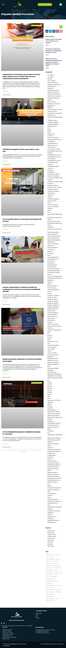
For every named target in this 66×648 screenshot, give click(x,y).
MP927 (49, 394)
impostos (56, 574)
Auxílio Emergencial (53, 98)
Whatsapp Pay (51, 522)
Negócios (50, 402)
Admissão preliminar (53, 90)
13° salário (50, 75)
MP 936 (49, 388)
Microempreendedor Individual (52, 581)
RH (48, 484)
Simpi (49, 497)
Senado (49, 495)
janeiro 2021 (50, 532)
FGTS (49, 284)
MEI (48, 366)
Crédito (49, 197)
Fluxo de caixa (51, 287)
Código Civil (50, 133)
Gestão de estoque (52, 301)
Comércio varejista (52, 137)
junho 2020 (50, 540)
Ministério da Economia (53, 374)
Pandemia (50, 421)
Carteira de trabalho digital (54, 117)
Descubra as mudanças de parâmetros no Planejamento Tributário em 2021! (53, 50)
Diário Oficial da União (53, 236)
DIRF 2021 (50, 245)
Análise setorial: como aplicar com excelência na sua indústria (54, 41)
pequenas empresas (50, 591)
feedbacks (50, 280)
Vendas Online (51, 516)
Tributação (50, 512)
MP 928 (49, 386)
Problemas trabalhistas (53, 449)
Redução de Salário (49, 596)
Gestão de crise (49, 567)
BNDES (49, 107)
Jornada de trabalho (53, 345)
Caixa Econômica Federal (54, 109)
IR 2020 (49, 335)
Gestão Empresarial (52, 307)
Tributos (49, 514)
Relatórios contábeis (53, 476)
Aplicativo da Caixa (52, 92)
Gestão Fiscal (51, 310)
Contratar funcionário (53, 174)
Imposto (49, 322)
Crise (48, 202)
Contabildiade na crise (53, 155)
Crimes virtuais (51, 200)
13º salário (50, 77)
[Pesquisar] (61, 26)
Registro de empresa (53, 474)
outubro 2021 (51, 530)
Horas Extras (51, 320)
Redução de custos (52, 468)
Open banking (51, 410)
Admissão (50, 88)
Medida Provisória (52, 360)
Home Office (50, 318)
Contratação (50, 172)
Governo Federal (52, 316)
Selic (48, 491)
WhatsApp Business (53, 520)
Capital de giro (57, 554)
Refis (48, 470)
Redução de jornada (50, 594)
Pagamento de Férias (53, 411)
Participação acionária (53, 423)
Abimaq (49, 78)
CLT (48, 128)
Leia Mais (47, 45)
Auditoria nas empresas (54, 96)
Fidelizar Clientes (52, 286)
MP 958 (49, 392)
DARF (49, 210)
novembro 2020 (51, 536)
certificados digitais (52, 124)
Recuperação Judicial (53, 464)
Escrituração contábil (53, 272)
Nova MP (49, 408)
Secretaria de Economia (54, 487)
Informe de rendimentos (54, 330)
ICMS (61, 572)
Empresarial (50, 261)
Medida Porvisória (52, 358)
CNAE (49, 130)
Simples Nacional (52, 499)
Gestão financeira (52, 309)
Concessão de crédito (53, 149)
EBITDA (49, 251)
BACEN (49, 99)
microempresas (51, 372)
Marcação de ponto (52, 355)
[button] (3, 4)
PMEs (49, 445)
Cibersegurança (51, 126)
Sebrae (49, 486)
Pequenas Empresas (53, 425)
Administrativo (51, 86)
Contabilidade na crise (53, 160)
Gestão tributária (52, 314)
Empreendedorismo (52, 257)
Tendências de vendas (53, 510)
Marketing (50, 356)
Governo (56, 570)
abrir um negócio (52, 82)
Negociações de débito (53, 400)
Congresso (51, 556)
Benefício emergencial (53, 103)
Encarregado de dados (53, 270)
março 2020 (50, 546)
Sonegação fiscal (52, 503)
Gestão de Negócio (57, 567)
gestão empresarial (49, 570)
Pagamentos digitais (53, 415)
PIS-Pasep (50, 431)
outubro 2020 (51, 538)
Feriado (49, 282)
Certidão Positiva (52, 120)
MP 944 (49, 390)
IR (48, 333)
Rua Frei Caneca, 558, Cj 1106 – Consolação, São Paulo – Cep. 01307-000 (16, 625)
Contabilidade (51, 158)
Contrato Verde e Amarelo (54, 187)
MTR (48, 398)
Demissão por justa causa (54, 229)
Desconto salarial (52, 234)
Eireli (48, 255)
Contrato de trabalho (53, 176)
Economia (50, 253)
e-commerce (50, 249)
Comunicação (51, 147)
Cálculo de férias (52, 111)
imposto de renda (49, 574)
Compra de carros (52, 145)
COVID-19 (50, 195)
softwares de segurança (54, 501)
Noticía (49, 404)
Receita (49, 459)
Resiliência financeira (53, 480)
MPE (48, 396)
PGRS (49, 429)
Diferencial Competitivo (53, 240)
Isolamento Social (52, 341)
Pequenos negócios (52, 427)
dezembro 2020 (51, 534)
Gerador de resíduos (53, 295)
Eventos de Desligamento (54, 276)
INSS (48, 332)
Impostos (50, 328)
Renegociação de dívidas (54, 478)
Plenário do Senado (52, 443)
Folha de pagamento (53, 289)
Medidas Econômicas (53, 362)
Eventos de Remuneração (54, 278)
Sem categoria (51, 493)
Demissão (50, 227)
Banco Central (51, 101)
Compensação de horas (54, 139)
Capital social (51, 115)
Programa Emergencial (53, 451)
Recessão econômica (53, 463)
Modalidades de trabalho (54, 376)
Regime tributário (52, 472)
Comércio (50, 135)
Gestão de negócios (52, 305)
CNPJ (49, 132)
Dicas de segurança (52, 238)
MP (48, 381)
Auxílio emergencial (49, 554)
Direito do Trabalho (52, 243)
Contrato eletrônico (52, 185)
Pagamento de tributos (53, 413)
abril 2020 (50, 544)
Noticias (49, 406)
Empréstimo (50, 263)
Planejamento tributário (53, 438)
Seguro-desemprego (53, 489)
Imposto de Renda (52, 324)
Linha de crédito (51, 353)
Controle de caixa (52, 189)
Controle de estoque (53, 191)
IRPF (48, 339)
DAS (48, 212)
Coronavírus (50, 193)
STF (48, 505)
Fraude (49, 291)
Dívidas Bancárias (52, 247)
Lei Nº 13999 (50, 349)
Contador (50, 170)
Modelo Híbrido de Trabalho (55, 377)
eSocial (49, 274)
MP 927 (49, 385)
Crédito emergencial (53, 199)
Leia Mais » (5, 91)
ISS (48, 343)
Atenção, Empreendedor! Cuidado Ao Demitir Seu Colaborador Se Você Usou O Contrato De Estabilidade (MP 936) (21, 289)
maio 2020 (50, 542)
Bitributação (50, 105)
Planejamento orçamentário (55, 434)
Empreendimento (52, 259)
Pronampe (50, 457)
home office (56, 572)
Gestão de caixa (51, 297)
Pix (48, 432)
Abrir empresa (51, 80)
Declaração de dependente (54, 214)
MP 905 (49, 383)
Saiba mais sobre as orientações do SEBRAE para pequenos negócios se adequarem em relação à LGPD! (54, 62)
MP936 (51, 587)
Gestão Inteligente (52, 312)
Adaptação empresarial (53, 84)
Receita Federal (51, 461)
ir (46, 576)
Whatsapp (50, 518)
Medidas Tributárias (52, 364)
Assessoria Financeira (53, 94)
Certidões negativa (52, 122)
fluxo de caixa (48, 565)
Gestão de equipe (52, 299)
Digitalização (51, 242)
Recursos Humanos (52, 466)
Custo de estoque (52, 204)
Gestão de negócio (52, 303)
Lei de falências (51, 347)
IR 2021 (49, 337)
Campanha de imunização (54, 113)
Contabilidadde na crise (54, 156)
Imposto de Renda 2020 (53, 326)
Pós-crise (50, 447)
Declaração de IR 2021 (53, 221)
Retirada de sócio (52, 482)
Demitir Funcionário (52, 232)
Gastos (49, 293)
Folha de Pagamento (56, 565)
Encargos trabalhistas (53, 268)
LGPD (49, 351)
